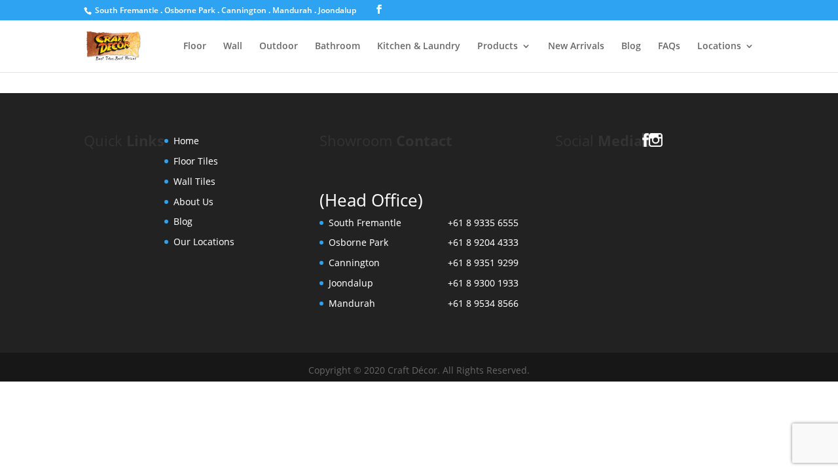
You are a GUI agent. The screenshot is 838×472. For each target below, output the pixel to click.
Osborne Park (189, 10)
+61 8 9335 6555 (483, 222)
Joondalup (337, 10)
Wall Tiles (194, 181)
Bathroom (337, 46)
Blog (631, 46)
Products (497, 46)
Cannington (243, 10)
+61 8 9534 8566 (483, 303)
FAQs (669, 46)
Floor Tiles (195, 161)
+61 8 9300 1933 (483, 283)
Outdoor (278, 46)
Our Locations (203, 241)
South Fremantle (126, 10)
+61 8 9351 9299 (483, 262)
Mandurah (292, 10)
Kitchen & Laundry (418, 46)
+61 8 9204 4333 (483, 242)
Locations (719, 46)
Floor (194, 46)
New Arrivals (576, 46)
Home (186, 140)
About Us (193, 201)
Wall (232, 46)
